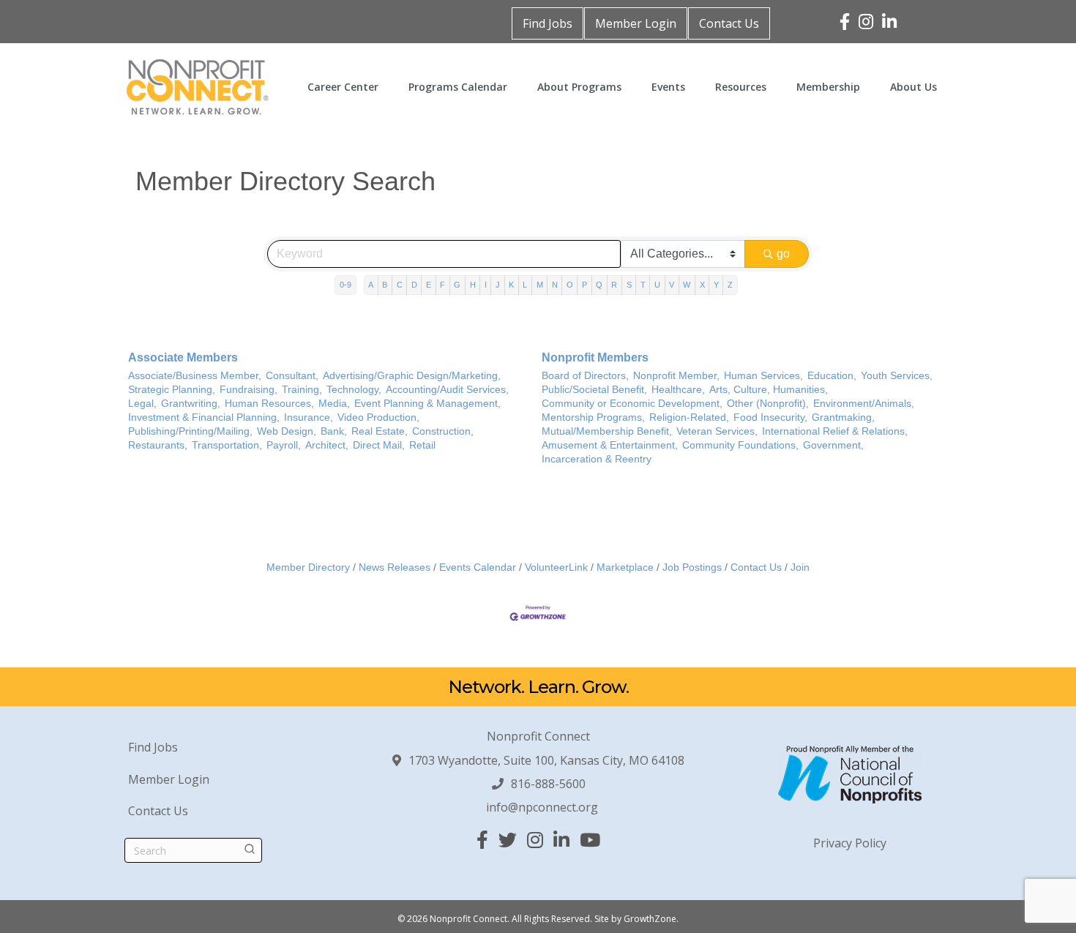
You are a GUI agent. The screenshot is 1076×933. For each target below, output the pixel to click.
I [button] (486, 284)
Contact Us (729, 23)
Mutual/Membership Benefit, (607, 431)
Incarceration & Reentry (596, 459)
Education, (831, 375)
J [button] (498, 284)
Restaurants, (157, 445)
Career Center (342, 87)
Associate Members (183, 357)
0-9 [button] (345, 284)
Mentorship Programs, (593, 417)
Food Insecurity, (770, 417)
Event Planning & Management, (427, 403)
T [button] (643, 284)
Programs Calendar (457, 87)
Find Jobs (547, 23)
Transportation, (227, 445)
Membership (828, 87)
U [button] (657, 284)
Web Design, (286, 431)
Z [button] (730, 284)
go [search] (783, 253)
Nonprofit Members (595, 357)
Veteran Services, (717, 431)
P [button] (584, 284)
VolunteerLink (556, 567)
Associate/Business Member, (194, 375)
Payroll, (283, 445)
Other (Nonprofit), (768, 403)
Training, (302, 389)
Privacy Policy (849, 843)
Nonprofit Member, (676, 375)
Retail (422, 445)
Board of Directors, (585, 375)
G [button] (457, 284)
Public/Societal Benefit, (594, 389)
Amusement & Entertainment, (610, 445)
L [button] (525, 284)
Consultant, (292, 375)
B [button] (384, 284)
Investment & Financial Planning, (204, 417)
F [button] (442, 284)
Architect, (326, 445)
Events (668, 87)
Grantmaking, (843, 417)
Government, (833, 445)
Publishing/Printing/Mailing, (190, 431)
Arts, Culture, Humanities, (768, 389)
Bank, (334, 431)
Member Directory (308, 567)
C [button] (400, 284)
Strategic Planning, (171, 389)
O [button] (570, 284)
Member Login (635, 23)
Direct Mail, (379, 445)
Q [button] (599, 284)
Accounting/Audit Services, (447, 389)
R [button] (614, 284)
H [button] (473, 284)
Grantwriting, (190, 403)
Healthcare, (678, 389)
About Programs (579, 87)
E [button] (428, 284)
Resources (740, 87)
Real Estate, (379, 431)
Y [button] (716, 284)
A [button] (370, 284)
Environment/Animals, (863, 403)
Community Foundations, (740, 445)
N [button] (555, 284)
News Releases (394, 567)
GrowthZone (650, 919)
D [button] (414, 284)
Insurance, (308, 417)
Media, (334, 403)
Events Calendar (477, 567)
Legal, (142, 403)
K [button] (511, 284)
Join (800, 567)
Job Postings (692, 567)
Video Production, (378, 417)
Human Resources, (269, 403)
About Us (913, 87)
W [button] (686, 284)
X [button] (702, 284)
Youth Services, (897, 375)
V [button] (671, 284)
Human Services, (763, 375)
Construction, (443, 431)
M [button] (540, 284)
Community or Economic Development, (632, 403)
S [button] (629, 284)
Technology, (353, 389)
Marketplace (625, 567)
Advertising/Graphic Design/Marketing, (412, 375)
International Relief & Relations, (835, 431)
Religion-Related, (689, 417)
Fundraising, (248, 389)
